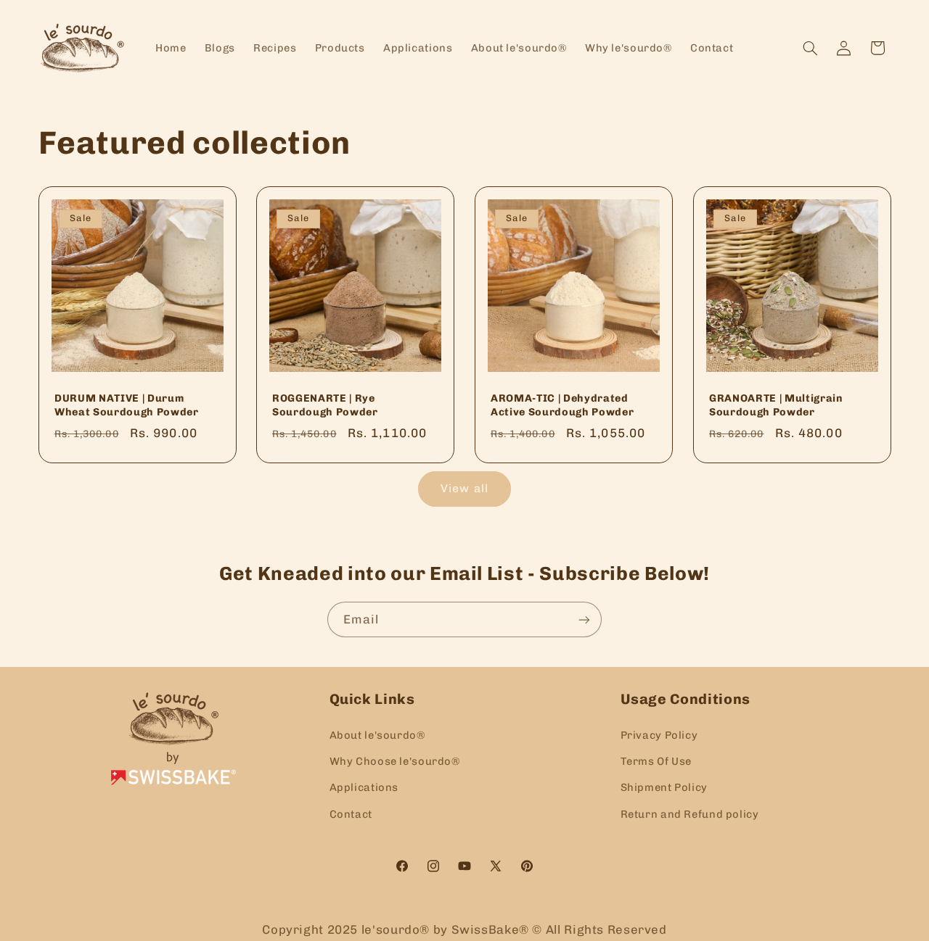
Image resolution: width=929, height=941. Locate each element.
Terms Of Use (656, 760)
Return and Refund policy (690, 813)
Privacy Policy (659, 734)
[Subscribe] (584, 619)
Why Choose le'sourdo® (395, 760)
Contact (351, 813)
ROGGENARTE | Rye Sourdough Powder (325, 405)
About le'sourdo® (377, 734)
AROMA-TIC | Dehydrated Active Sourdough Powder (562, 405)
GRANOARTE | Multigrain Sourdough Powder (776, 405)
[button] (810, 48)
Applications (364, 787)
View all (464, 488)
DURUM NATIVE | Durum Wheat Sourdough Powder (126, 405)
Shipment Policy (664, 787)
